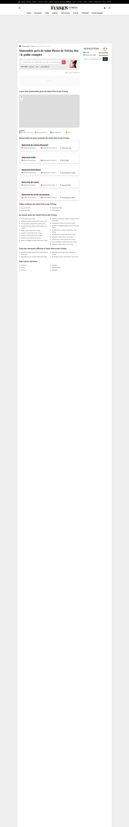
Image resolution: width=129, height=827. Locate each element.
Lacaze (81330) (25, 208)
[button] (21, 97)
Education (65, 13)
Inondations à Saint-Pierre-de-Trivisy (63, 223)
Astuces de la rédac (90, 55)
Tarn (32, 46)
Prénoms (85, 13)
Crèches (23, 270)
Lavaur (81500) (66, 185)
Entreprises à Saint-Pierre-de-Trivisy (63, 239)
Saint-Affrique (45, 66)
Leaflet (77, 127)
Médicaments (56, 268)
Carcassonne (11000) (68, 197)
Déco (46, 2)
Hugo (104, 2)
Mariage (62, 2)
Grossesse (38, 13)
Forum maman (97, 13)
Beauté (28, 2)
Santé (74, 2)
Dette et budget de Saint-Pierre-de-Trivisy (34, 240)
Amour (56, 2)
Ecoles (23, 268)
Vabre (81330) (25, 210)
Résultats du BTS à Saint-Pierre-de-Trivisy (65, 257)
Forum (109, 2)
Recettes (40, 2)
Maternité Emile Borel (31, 170)
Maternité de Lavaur (30, 182)
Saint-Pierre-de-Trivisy (28, 219)
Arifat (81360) (56, 210)
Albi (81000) (65, 160)
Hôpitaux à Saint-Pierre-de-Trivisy (62, 244)
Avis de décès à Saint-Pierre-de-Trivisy (33, 224)
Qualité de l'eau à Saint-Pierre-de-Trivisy (34, 221)
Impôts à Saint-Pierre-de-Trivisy (31, 238)
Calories (54, 265)
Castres (31, 66)
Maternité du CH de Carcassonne (36, 194)
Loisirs (90, 2)
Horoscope (97, 2)
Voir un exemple (103, 52)
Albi (37, 66)
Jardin (51, 2)
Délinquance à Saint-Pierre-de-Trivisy (63, 234)
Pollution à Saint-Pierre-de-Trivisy (62, 237)
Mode (23, 2)
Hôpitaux (55, 270)
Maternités (26, 46)
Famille (68, 2)
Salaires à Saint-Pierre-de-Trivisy (31, 235)
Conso (28, 13)
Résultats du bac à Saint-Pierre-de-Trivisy (34, 257)
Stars (85, 2)
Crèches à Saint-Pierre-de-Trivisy (31, 233)
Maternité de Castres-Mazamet (35, 145)
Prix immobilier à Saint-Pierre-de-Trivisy (64, 242)
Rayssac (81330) (57, 208)
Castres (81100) (66, 148)
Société (79, 2)
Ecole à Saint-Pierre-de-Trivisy (30, 230)
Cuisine (34, 2)
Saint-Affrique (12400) (68, 173)
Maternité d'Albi (29, 157)
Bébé (47, 13)
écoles (75, 13)
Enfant (55, 13)
